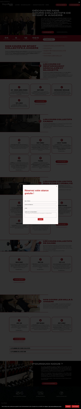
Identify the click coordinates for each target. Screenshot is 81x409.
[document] (40, 204)
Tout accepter (75, 406)
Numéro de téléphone (29, 204)
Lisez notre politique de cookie (54, 406)
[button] (56, 186)
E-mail (26, 208)
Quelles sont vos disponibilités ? (31, 211)
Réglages (68, 406)
